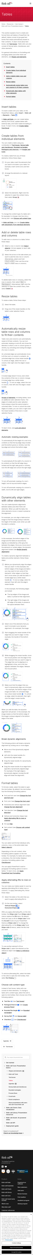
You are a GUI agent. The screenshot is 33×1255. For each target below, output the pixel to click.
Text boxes (13, 44)
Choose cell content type (22, 218)
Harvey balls (22, 1016)
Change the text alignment (13, 807)
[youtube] (6, 1167)
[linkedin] (3, 1167)
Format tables (11, 96)
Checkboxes (6, 862)
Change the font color (22, 801)
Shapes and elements (19, 57)
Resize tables (10, 82)
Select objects (7, 847)
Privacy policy (9, 1239)
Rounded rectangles (21, 147)
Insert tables (10, 67)
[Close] (31, 1214)
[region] (16, 1233)
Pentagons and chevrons (10, 149)
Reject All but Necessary (16, 1247)
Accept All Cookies (16, 1252)
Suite (8, 119)
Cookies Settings (16, 1243)
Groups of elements (8, 397)
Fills (11, 824)
